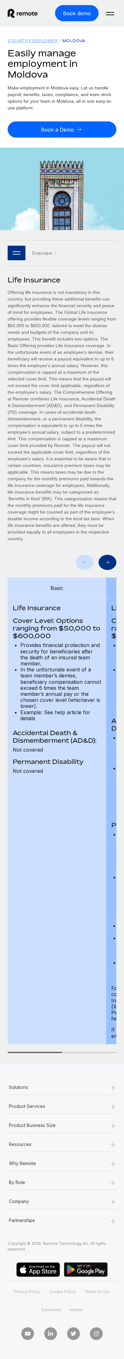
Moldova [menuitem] (74, 40)
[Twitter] (73, 1333)
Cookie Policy (62, 1291)
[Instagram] (96, 1333)
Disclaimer (51, 1309)
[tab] (35, 1052)
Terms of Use (97, 1291)
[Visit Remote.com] (27, 13)
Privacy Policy (27, 1291)
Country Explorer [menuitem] (33, 40)
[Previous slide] (84, 562)
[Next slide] (107, 562)
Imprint (76, 1309)
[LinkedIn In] (50, 1333)
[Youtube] (27, 1333)
